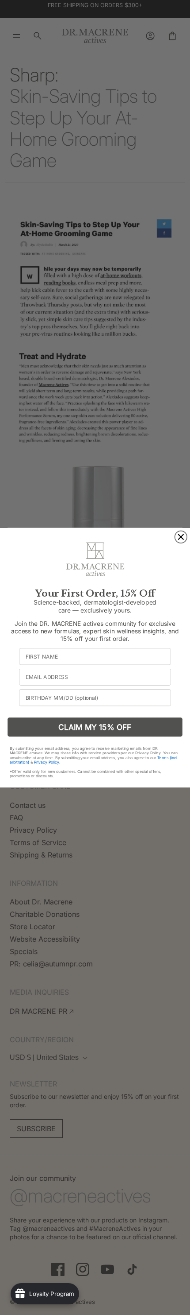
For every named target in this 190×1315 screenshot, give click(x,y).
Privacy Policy (47, 762)
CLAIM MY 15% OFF (94, 726)
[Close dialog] (181, 537)
